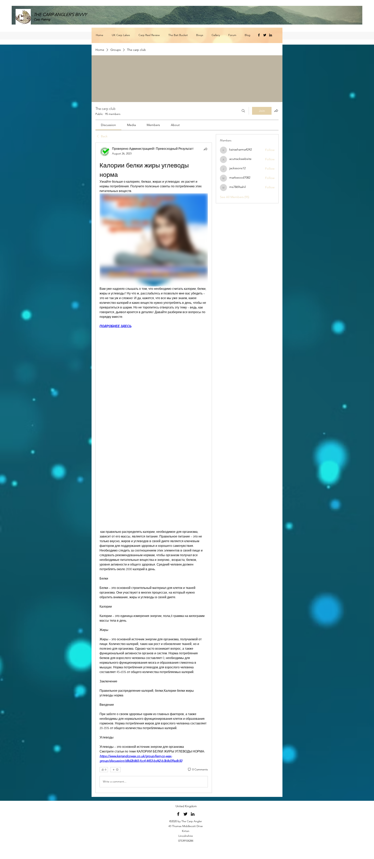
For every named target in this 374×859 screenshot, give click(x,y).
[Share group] (276, 110)
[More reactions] (115, 769)
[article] (153, 468)
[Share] (205, 149)
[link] (108, 125)
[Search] (243, 111)
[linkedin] (271, 35)
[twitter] (265, 35)
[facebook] (259, 35)
